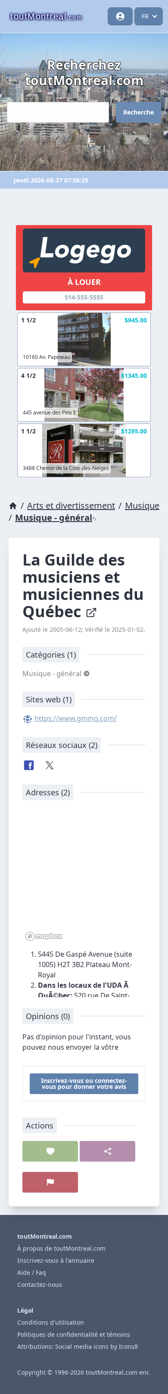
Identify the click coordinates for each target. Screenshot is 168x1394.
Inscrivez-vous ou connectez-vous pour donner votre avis (84, 1083)
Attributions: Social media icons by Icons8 (77, 1346)
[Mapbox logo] (44, 936)
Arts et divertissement (71, 505)
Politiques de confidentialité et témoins (73, 1334)
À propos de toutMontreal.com (61, 1248)
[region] (84, 875)
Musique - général (53, 517)
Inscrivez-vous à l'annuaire (55, 1260)
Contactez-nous (39, 1284)
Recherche (138, 112)
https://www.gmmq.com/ (75, 718)
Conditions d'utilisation (50, 1322)
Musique (142, 505)
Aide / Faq (31, 1272)
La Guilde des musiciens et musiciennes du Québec (83, 585)
